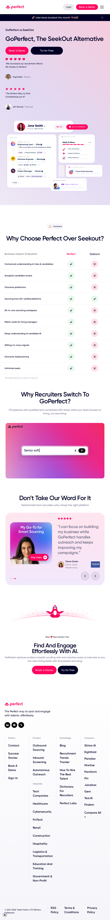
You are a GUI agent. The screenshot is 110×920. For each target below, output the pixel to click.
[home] (15, 7)
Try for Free (47, 50)
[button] (101, 7)
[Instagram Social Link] (14, 725)
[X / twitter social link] (21, 725)
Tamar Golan (74, 561)
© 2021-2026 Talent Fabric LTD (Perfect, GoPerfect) (23, 911)
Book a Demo (87, 6)
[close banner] (102, 17)
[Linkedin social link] (7, 725)
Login (68, 7)
